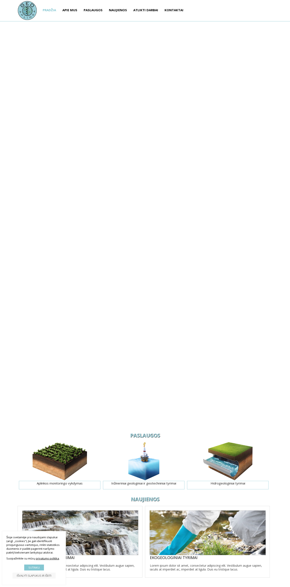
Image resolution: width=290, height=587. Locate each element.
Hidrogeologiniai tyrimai (228, 483)
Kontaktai (174, 10)
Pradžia (49, 10)
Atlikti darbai (145, 10)
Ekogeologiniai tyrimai (173, 558)
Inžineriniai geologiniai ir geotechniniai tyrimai (143, 483)
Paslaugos (93, 10)
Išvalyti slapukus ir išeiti (34, 575)
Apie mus (69, 10)
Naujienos (118, 10)
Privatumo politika (47, 558)
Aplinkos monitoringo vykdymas (60, 483)
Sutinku (34, 567)
